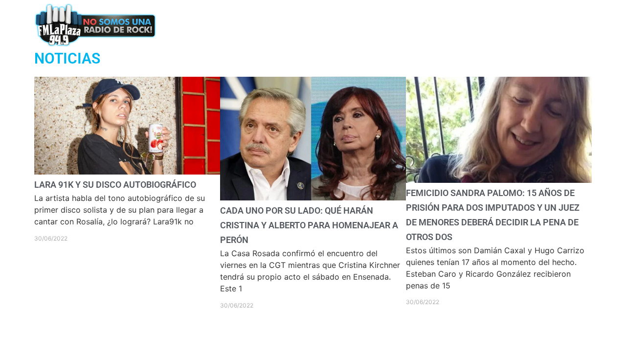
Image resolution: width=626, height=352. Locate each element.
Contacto (402, 24)
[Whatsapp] (479, 25)
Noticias (349, 24)
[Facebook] (497, 25)
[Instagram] (532, 25)
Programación (288, 24)
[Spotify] (550, 25)
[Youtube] (568, 25)
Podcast (226, 24)
